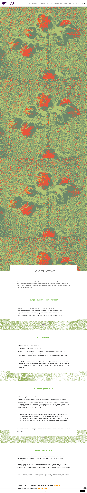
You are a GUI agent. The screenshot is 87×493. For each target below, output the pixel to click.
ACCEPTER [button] (82, 491)
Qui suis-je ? (35, 3)
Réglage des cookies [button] (74, 491)
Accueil (28, 3)
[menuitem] (28, 3)
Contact (78, 3)
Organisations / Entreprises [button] (60, 3)
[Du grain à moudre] (8, 3)
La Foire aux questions (42, 488)
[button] (83, 3)
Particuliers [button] (49, 3)
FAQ (73, 3)
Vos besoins (42, 3)
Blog (70, 3)
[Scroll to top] (85, 488)
